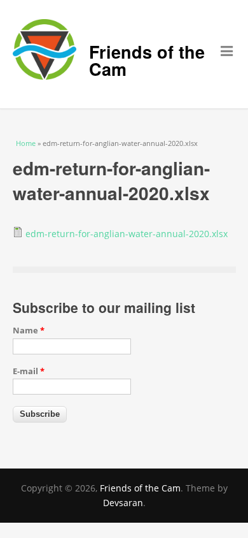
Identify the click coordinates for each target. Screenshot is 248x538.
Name (29, 330)
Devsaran (123, 503)
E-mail (29, 371)
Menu (217, 58)
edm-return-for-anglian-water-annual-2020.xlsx (126, 234)
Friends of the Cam (147, 60)
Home (26, 143)
